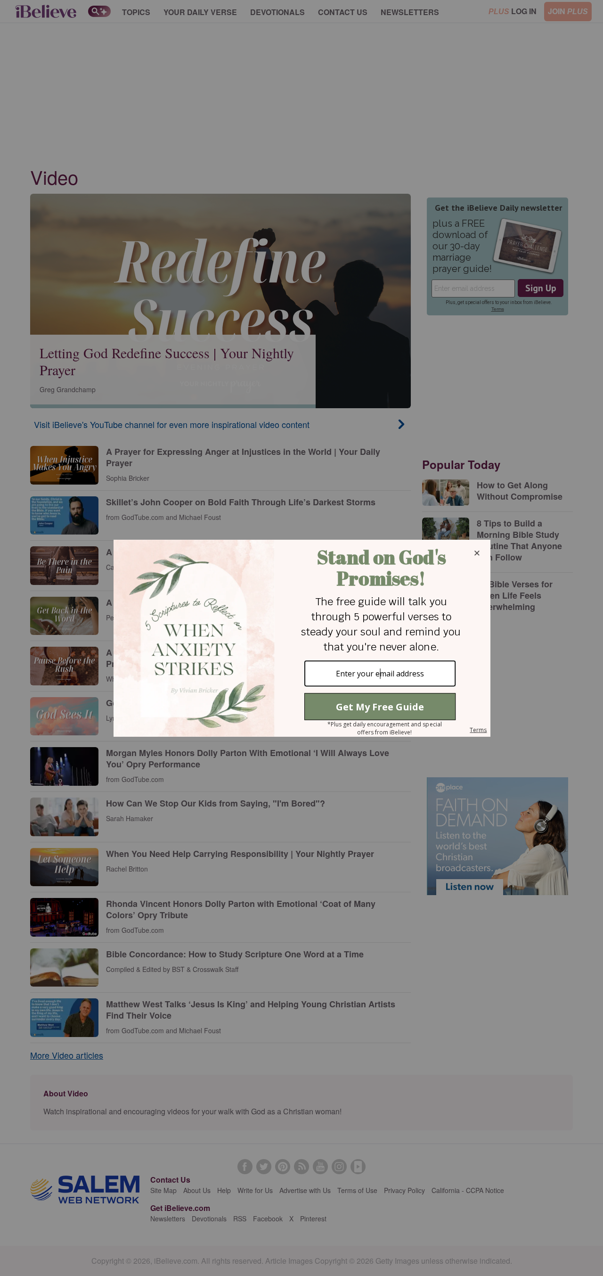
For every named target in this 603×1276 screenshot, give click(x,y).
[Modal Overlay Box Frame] (301, 638)
